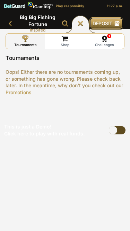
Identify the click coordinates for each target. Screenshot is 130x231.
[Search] (65, 23)
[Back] (10, 23)
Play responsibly (70, 6)
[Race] (80, 23)
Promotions (19, 92)
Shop (65, 45)
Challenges (104, 40)
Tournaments (25, 45)
